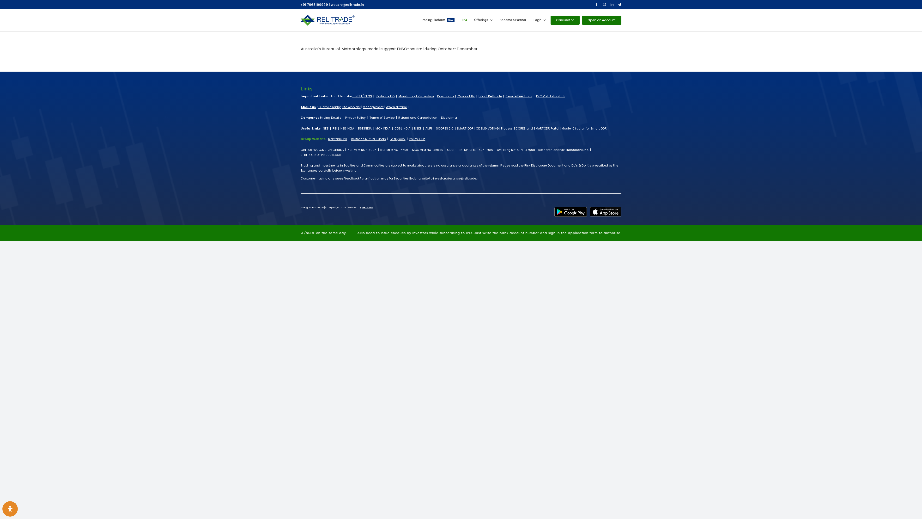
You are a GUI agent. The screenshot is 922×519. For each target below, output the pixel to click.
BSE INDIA (365, 128)
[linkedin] (612, 4)
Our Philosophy (329, 107)
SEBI (326, 128)
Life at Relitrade (490, 96)
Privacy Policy (355, 118)
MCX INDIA (383, 128)
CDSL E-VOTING (487, 128)
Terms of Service (382, 118)
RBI (335, 128)
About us (308, 107)
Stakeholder (351, 107)
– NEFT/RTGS (362, 96)
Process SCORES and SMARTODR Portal (530, 128)
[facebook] (596, 4)
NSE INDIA (347, 128)
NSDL (417, 128)
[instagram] (604, 4)
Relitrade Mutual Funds (368, 139)
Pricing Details (330, 118)
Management (373, 107)
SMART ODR (464, 128)
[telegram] (619, 4)
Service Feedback (519, 96)
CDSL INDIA (402, 128)
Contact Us (466, 96)
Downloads (446, 96)
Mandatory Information (416, 96)
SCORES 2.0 (445, 128)
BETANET (367, 207)
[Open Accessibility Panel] (10, 509)
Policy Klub (417, 139)
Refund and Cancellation (417, 118)
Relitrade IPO (385, 96)
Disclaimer (449, 118)
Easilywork (397, 139)
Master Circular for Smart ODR (584, 128)
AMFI (428, 128)
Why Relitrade (396, 107)
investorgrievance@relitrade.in (456, 178)
